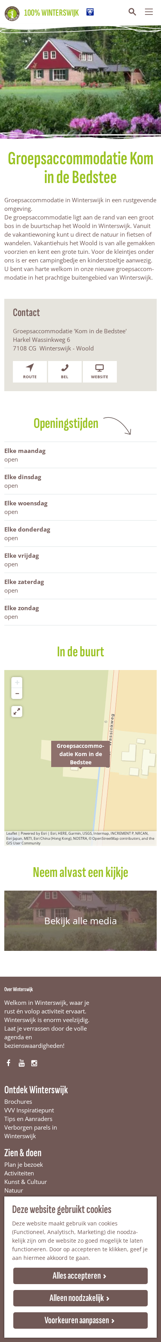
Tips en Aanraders (28, 1119)
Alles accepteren (77, 1276)
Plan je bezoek (23, 1164)
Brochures (18, 1101)
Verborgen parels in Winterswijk (30, 1131)
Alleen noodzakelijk (77, 1298)
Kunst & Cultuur (25, 1182)
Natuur (13, 1190)
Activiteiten (19, 1173)
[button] (80, 758)
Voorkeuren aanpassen (77, 1320)
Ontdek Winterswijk (36, 1089)
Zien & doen (22, 1152)
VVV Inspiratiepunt (29, 1110)
